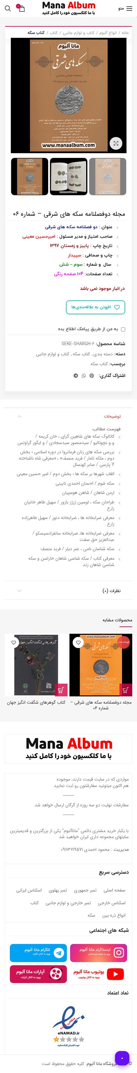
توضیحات (112, 416)
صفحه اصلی (115, 890)
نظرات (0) (112, 590)
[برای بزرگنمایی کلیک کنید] (116, 143)
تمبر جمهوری (85, 890)
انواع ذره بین (114, 915)
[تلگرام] (76, 376)
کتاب (54, 33)
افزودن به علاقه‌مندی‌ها (91, 307)
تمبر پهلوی (58, 890)
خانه (125, 33)
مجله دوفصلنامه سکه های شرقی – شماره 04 (101, 705)
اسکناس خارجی (112, 903)
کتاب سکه (36, 33)
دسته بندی (103, 354)
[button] (61, 690)
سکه (91, 915)
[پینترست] (92, 376)
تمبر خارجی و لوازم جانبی (68, 903)
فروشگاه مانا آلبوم (102, 1063)
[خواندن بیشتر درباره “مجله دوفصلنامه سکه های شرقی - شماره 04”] (125, 690)
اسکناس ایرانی (29, 890)
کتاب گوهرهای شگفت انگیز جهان (36, 702)
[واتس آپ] (84, 376)
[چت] (122, 1058)
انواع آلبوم (108, 33)
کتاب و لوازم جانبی (78, 33)
